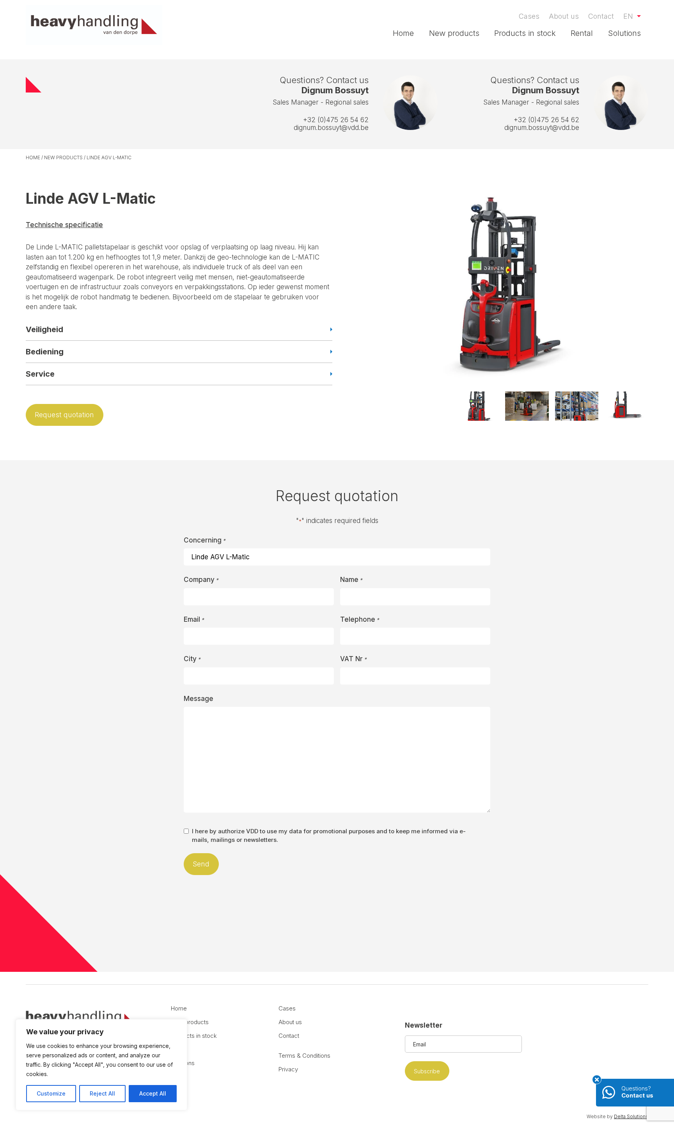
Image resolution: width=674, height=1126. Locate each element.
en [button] (629, 16)
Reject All (102, 1093)
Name (351, 579)
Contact (601, 16)
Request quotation (64, 415)
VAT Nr (353, 659)
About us (564, 16)
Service (40, 374)
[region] (101, 1064)
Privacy (288, 1069)
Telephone (359, 619)
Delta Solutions (631, 1116)
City (192, 659)
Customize (51, 1093)
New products (454, 33)
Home (403, 33)
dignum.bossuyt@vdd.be (331, 128)
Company (201, 579)
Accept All (152, 1093)
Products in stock (525, 33)
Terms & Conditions (304, 1055)
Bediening (45, 351)
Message (198, 699)
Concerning (204, 540)
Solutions (624, 33)
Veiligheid (44, 329)
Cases (529, 16)
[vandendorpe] (94, 25)
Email (194, 619)
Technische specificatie (64, 225)
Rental (582, 33)
